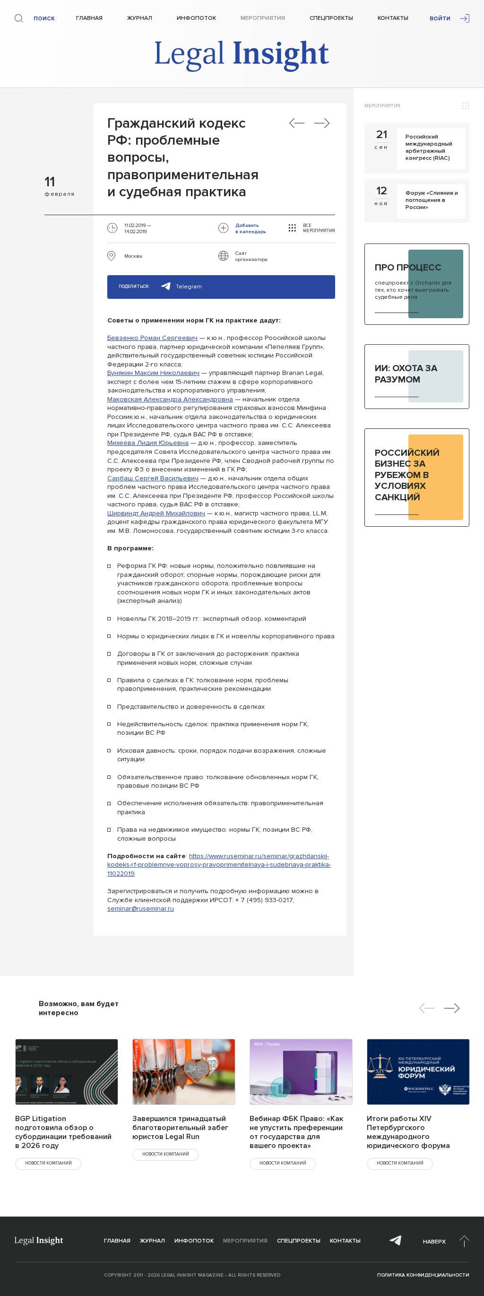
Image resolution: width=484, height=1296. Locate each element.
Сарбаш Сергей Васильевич (153, 478)
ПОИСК (44, 18)
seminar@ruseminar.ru (140, 909)
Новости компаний (48, 1163)
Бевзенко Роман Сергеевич (152, 338)
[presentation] (427, 1008)
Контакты (393, 18)
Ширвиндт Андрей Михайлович (156, 513)
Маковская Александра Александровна (170, 399)
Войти (440, 18)
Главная (89, 18)
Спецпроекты (331, 18)
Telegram (189, 286)
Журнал (139, 18)
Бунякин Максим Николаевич (153, 373)
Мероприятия (263, 18)
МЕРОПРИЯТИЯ (382, 106)
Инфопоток (196, 18)
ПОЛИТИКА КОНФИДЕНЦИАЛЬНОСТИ (423, 1275)
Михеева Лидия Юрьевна (148, 443)
